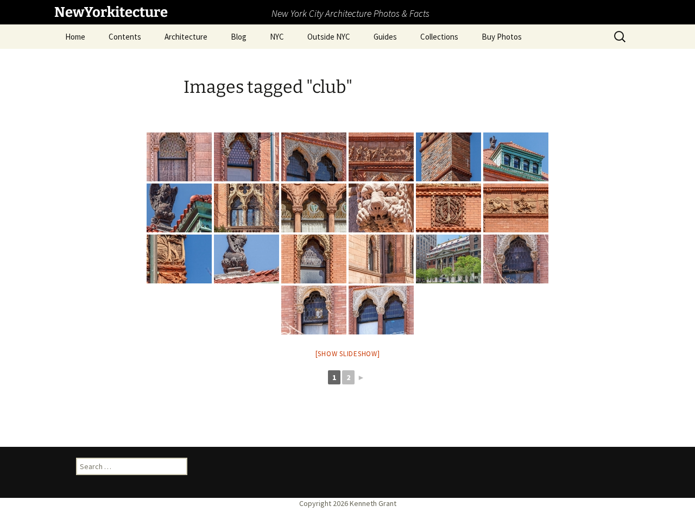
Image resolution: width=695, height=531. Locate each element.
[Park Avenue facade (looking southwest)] (448, 259)
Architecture (186, 36)
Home (75, 36)
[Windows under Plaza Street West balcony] (246, 208)
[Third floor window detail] (246, 156)
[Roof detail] (179, 208)
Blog (239, 36)
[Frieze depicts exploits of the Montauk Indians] (381, 156)
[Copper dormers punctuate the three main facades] (515, 156)
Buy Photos (502, 36)
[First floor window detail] (179, 156)
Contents (125, 36)
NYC (277, 36)
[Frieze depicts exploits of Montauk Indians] (515, 208)
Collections (439, 36)
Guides (385, 36)
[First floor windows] (313, 208)
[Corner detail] (179, 259)
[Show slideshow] (347, 353)
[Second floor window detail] (313, 310)
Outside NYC (328, 36)
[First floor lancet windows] (381, 259)
